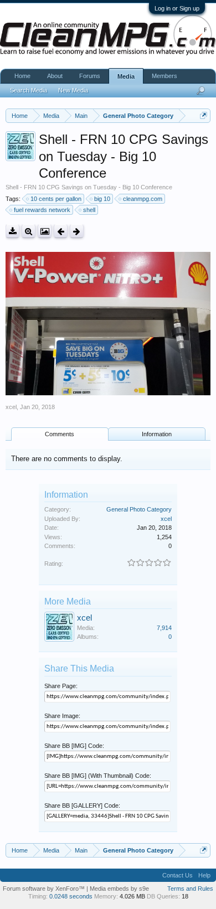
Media (126, 76)
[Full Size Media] (28, 231)
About (55, 76)
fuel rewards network (42, 209)
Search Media (28, 90)
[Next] (77, 231)
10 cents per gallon (55, 198)
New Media (73, 90)
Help (204, 875)
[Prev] (61, 231)
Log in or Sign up (177, 8)
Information (157, 434)
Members (164, 76)
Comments (59, 434)
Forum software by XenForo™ (44, 888)
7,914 (164, 627)
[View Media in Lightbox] (45, 231)
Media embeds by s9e (119, 888)
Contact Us (177, 875)
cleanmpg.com (142, 198)
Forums (89, 76)
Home (22, 76)
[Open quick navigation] (203, 115)
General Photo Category (139, 509)
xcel (11, 407)
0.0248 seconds (70, 896)
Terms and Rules (190, 888)
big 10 (102, 198)
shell (89, 209)
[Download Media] (12, 231)
